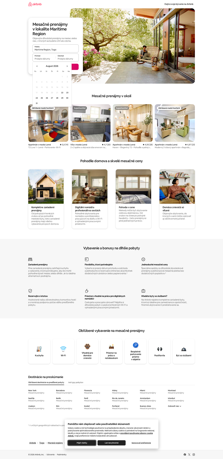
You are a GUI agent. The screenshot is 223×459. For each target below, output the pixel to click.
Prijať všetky (82, 443)
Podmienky (61, 454)
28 (57, 98)
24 (37, 98)
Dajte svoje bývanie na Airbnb (179, 4)
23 (67, 92)
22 (62, 92)
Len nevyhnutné (111, 443)
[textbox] (44, 58)
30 (67, 98)
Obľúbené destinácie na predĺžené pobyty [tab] (46, 382)
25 (42, 98)
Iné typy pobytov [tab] (75, 382)
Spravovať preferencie (141, 443)
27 (52, 98)
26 (47, 98)
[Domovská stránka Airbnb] (35, 4)
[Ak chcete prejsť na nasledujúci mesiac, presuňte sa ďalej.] (67, 66)
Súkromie (51, 454)
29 (62, 98)
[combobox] (56, 49)
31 (37, 103)
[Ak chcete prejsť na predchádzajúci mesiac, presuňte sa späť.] (37, 66)
